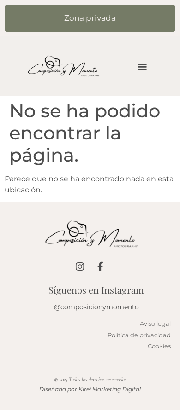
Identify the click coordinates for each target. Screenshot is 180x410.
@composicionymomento (96, 307)
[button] (142, 66)
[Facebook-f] (100, 266)
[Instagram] (79, 266)
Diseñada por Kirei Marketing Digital (90, 389)
